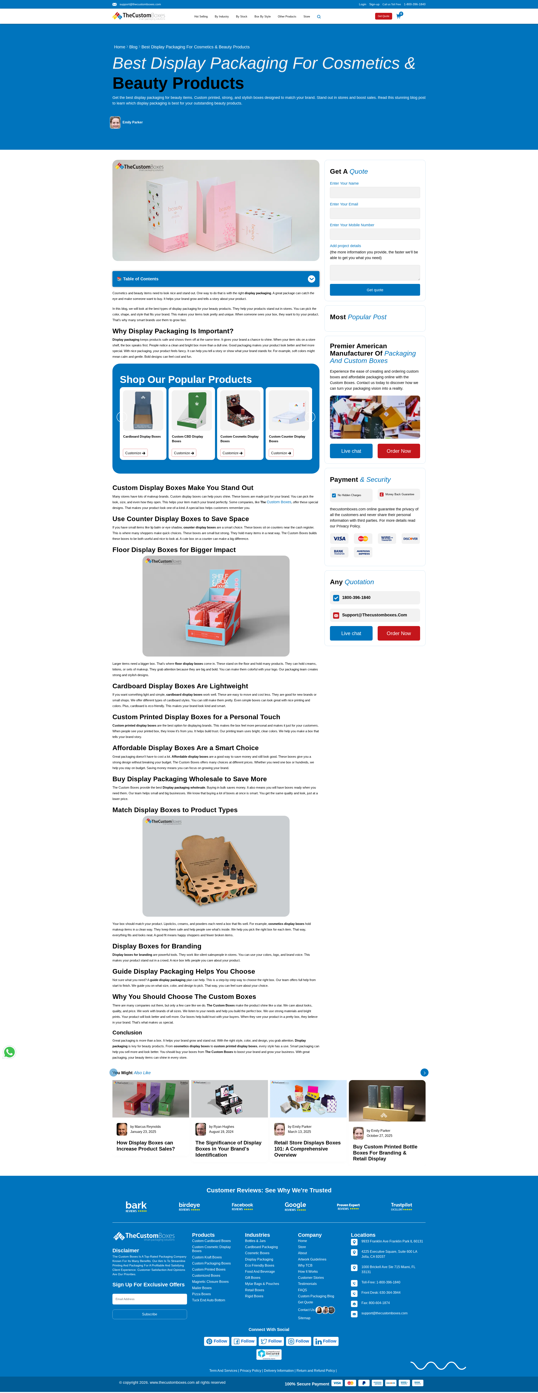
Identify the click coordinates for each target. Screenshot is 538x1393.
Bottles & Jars (255, 1241)
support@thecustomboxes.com (140, 4)
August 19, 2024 (221, 1131)
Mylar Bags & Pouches (262, 1284)
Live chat (351, 451)
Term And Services (223, 1370)
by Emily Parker (299, 1126)
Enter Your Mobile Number (352, 225)
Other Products (287, 16)
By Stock (241, 16)
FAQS (302, 1290)
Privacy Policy (250, 1370)
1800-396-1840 (356, 597)
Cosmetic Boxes (257, 1253)
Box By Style (262, 16)
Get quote (375, 290)
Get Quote (383, 16)
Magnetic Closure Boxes (210, 1281)
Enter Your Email (344, 204)
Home (119, 47)
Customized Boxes (206, 1275)
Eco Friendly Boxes (259, 1265)
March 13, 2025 (299, 1131)
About (302, 1253)
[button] (122, 417)
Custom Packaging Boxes (211, 1263)
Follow (219, 1341)
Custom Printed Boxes (208, 1269)
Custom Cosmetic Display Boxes (211, 1249)
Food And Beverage (260, 1271)
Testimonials (307, 1284)
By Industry (222, 16)
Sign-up (374, 4)
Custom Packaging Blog (316, 1296)
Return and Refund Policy (316, 1370)
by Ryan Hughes (221, 1126)
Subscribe (149, 1314)
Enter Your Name (344, 183)
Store (306, 16)
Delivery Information (279, 1370)
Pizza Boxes (201, 1294)
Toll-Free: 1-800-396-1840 (380, 1282)
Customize (133, 453)
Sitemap (304, 1318)
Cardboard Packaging (261, 1247)
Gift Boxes (252, 1277)
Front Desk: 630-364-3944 (381, 1292)
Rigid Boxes (254, 1296)
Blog (133, 47)
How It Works (308, 1271)
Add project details (345, 246)
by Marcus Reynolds (145, 1126)
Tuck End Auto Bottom (208, 1300)
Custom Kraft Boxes (207, 1257)
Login (362, 4)
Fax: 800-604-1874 (375, 1303)
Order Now (399, 451)
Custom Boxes (279, 502)
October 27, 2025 (379, 1135)
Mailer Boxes (202, 1288)
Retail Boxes (254, 1290)
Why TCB (305, 1265)
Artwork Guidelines (312, 1259)
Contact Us (306, 1310)
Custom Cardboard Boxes (211, 1241)
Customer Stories (311, 1277)
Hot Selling (201, 16)
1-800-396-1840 (415, 4)
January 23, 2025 (143, 1131)
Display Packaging (259, 1259)
